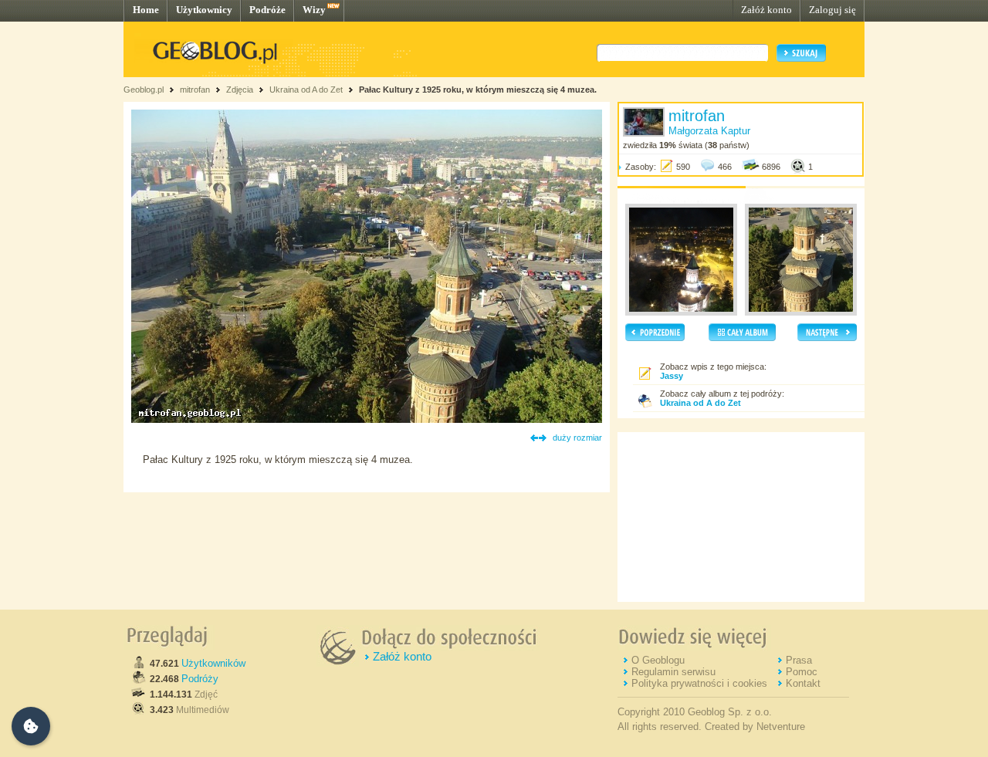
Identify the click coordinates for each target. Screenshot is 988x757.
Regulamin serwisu (673, 672)
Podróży (199, 678)
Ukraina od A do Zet (306, 89)
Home (146, 9)
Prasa (799, 660)
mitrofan (195, 89)
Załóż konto (766, 9)
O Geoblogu (658, 660)
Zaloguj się (832, 9)
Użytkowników (213, 663)
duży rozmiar (577, 437)
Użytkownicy (204, 9)
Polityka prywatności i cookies (699, 683)
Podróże (267, 9)
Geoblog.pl (144, 89)
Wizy (314, 9)
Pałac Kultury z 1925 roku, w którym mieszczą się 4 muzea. (478, 89)
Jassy (671, 375)
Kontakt (803, 683)
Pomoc (801, 672)
